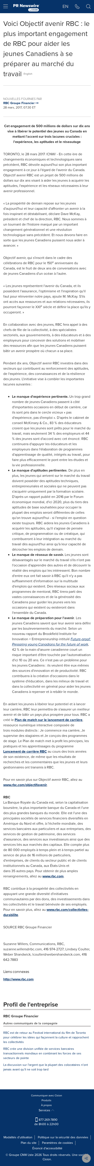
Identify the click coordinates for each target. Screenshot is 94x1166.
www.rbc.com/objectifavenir (25, 784)
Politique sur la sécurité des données (63, 1137)
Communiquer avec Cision (46, 1095)
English (28, 74)
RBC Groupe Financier (20, 1016)
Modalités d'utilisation (17, 1137)
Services (45, 1110)
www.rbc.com (53, 876)
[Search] (88, 6)
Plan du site (29, 1143)
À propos (46, 1105)
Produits (46, 1100)
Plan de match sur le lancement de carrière (48, 719)
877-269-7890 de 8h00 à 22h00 (46, 1121)
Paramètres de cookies (57, 1143)
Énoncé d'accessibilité (47, 1148)
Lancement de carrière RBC (25, 751)
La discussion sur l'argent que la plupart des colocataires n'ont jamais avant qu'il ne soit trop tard (45, 1067)
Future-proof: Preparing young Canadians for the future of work (51, 641)
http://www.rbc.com (18, 979)
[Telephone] (77, 6)
